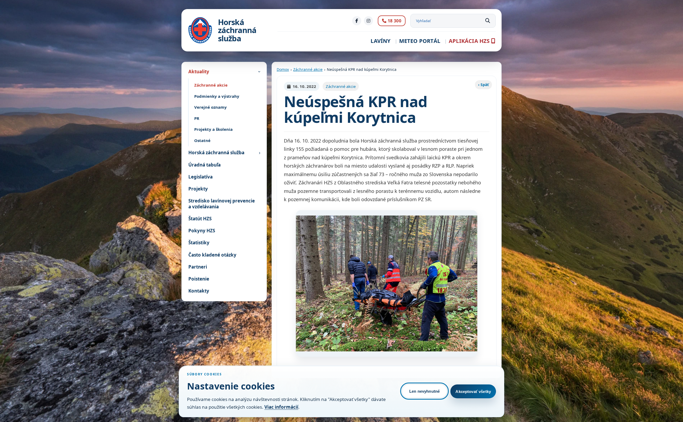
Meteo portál (419, 40)
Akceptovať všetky (473, 391)
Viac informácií (281, 407)
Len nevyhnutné (424, 391)
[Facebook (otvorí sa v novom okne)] (356, 20)
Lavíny (380, 40)
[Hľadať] (487, 20)
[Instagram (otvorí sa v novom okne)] (368, 20)
